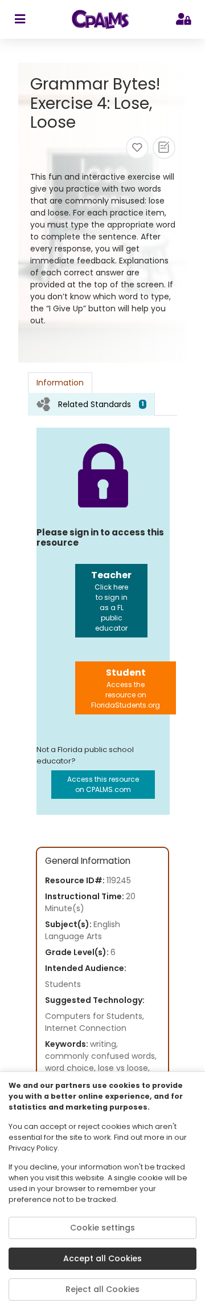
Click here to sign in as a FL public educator (111, 600)
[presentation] (91, 404)
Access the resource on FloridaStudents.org (125, 688)
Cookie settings (102, 1227)
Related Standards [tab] (101, 404)
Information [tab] (60, 382)
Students (63, 984)
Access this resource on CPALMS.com (103, 784)
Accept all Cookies (102, 1258)
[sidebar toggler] (19, 19)
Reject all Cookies (102, 1289)
